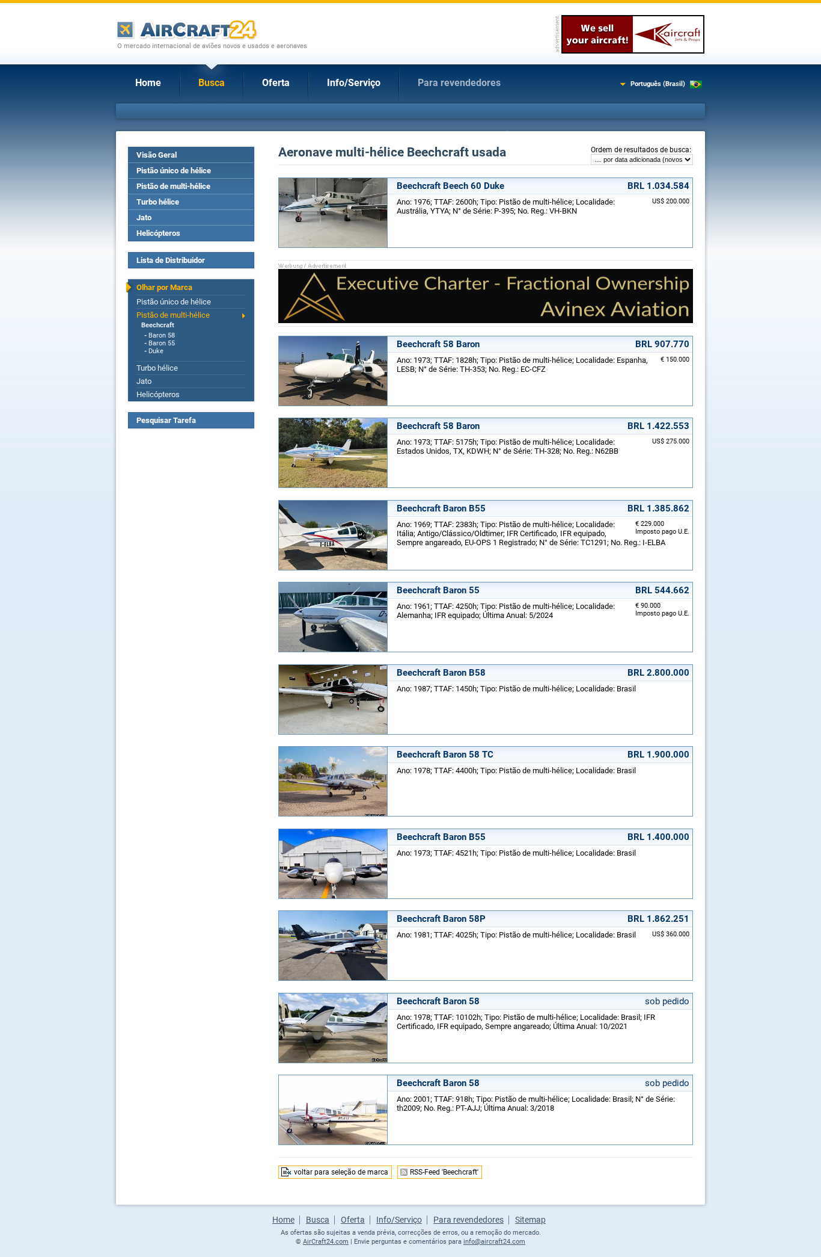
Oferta (276, 82)
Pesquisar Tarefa (166, 420)
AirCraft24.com (326, 1242)
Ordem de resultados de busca (640, 150)
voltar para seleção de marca (341, 1172)
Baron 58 (161, 335)
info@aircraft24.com (494, 1242)
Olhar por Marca (164, 287)
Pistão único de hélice (173, 170)
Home (148, 82)
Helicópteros (158, 233)
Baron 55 (161, 343)
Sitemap (530, 1220)
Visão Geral (156, 154)
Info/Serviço (353, 82)
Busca (211, 82)
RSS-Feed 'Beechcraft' (444, 1172)
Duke (155, 351)
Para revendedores (459, 82)
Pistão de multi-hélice (173, 186)
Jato (143, 217)
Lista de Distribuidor (170, 260)
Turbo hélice (157, 201)
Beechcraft (157, 325)
